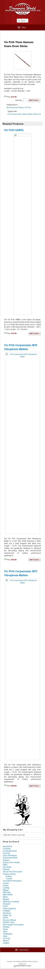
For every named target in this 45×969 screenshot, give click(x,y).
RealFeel (7, 913)
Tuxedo (9, 878)
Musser (6, 899)
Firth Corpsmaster (14, 114)
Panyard (6, 903)
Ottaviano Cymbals (11, 901)
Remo (5, 917)
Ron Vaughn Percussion (13, 924)
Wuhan (6, 940)
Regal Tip (7, 915)
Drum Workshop (10, 855)
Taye (5, 931)
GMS (5, 864)
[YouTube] (26, 956)
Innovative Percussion (12, 880)
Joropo (6, 883)
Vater (5, 936)
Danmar (6, 853)
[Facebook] (15, 956)
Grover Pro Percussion (12, 871)
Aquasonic (7, 846)
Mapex (6, 890)
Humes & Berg (9, 873)
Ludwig (6, 887)
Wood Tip (37, 114)
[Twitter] (20, 956)
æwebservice (22, 964)
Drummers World (10, 857)
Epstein (6, 860)
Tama (5, 929)
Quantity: (19, 100)
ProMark (6, 910)
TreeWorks (7, 933)
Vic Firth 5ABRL (14, 130)
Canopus (7, 848)
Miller (5, 897)
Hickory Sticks (27, 114)
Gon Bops (7, 866)
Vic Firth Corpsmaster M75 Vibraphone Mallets (20, 573)
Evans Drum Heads (11, 862)
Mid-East (7, 892)
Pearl (5, 906)
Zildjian (6, 942)
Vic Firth (27, 107)
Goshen (6, 869)
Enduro (9, 876)
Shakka (6, 926)
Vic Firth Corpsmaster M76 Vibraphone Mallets (20, 347)
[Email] (31, 956)
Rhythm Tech (8, 922)
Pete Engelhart (9, 908)
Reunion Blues (9, 920)
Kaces (5, 885)
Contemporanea (10, 850)
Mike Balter (8, 894)
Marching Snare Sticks (15, 107)
